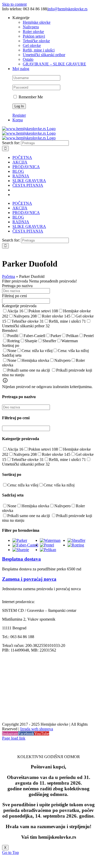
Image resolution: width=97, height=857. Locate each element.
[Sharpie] (20, 549)
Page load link (13, 738)
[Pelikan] (48, 549)
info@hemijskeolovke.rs (67, 9)
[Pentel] (47, 545)
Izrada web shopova (36, 729)
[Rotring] (76, 545)
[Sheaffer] (76, 540)
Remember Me (30, 97)
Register (19, 115)
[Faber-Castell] (25, 545)
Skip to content (14, 4)
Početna (8, 276)
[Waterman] (50, 540)
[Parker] (19, 540)
